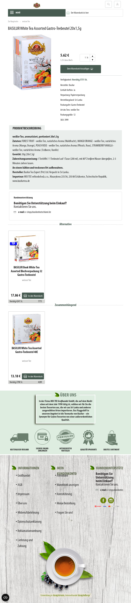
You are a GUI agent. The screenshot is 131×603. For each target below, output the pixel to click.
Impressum (24, 494)
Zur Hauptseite (13, 21)
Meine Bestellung (66, 503)
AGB (20, 485)
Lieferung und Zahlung (25, 543)
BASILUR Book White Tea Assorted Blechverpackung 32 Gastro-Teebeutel (26, 271)
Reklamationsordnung (29, 531)
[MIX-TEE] (37, 6)
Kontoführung (64, 494)
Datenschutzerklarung (29, 521)
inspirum (58, 595)
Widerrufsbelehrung (28, 512)
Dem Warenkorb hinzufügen (78, 69)
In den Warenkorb (35, 296)
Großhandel (24, 475)
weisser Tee (26, 21)
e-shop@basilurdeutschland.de (38, 212)
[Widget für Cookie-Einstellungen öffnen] (5, 597)
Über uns (22, 503)
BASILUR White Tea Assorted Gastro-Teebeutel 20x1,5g (44, 28)
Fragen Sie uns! (65, 512)
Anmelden (62, 475)
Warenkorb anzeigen (68, 485)
